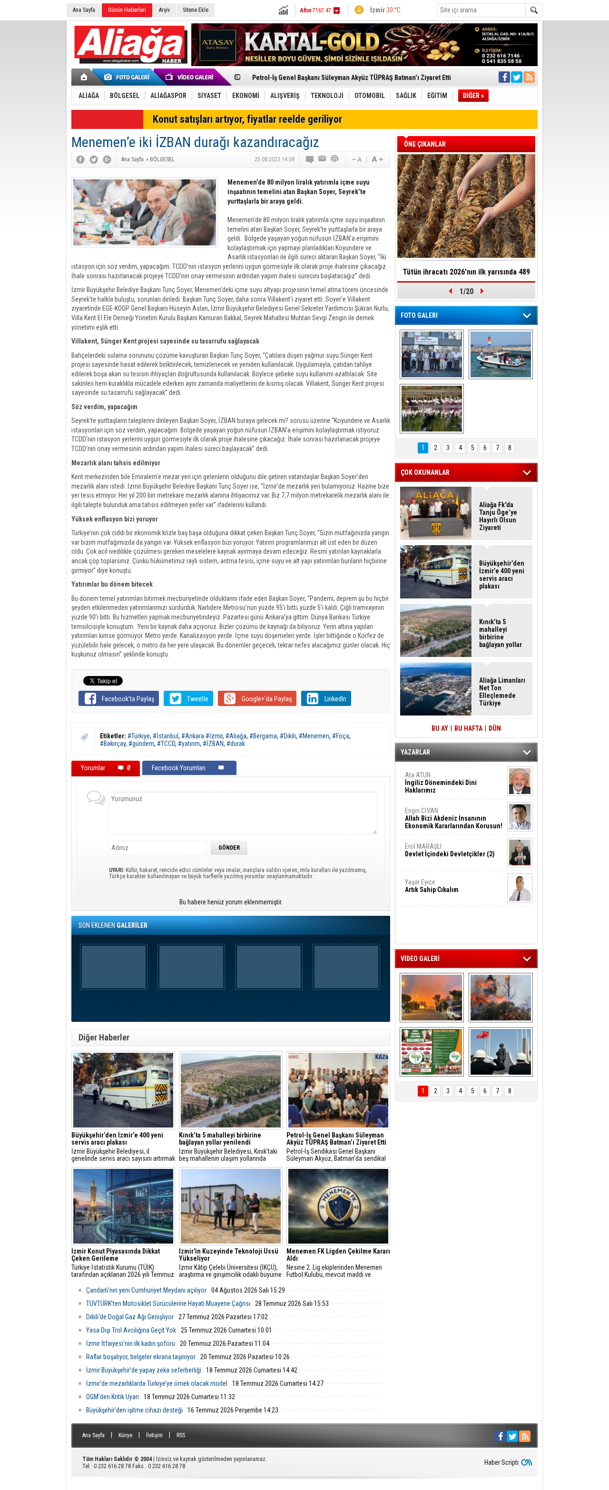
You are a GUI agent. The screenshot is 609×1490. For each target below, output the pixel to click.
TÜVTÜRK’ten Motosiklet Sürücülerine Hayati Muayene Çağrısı (168, 1303)
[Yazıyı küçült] (356, 159)
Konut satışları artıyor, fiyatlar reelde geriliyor (247, 119)
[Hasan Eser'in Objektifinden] (432, 408)
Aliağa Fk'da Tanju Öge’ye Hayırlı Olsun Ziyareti (498, 516)
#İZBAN (213, 743)
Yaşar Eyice (432, 885)
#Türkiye (139, 736)
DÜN (495, 728)
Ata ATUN (441, 782)
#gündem (141, 743)
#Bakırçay (113, 743)
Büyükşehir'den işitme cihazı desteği (134, 1410)
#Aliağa (236, 736)
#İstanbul (165, 736)
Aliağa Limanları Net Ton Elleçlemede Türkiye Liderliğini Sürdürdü (502, 691)
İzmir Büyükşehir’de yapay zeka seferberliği (143, 1370)
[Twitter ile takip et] (516, 77)
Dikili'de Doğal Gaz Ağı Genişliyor (130, 1317)
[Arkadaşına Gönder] (322, 159)
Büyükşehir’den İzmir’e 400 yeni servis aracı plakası (501, 574)
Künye (125, 1435)
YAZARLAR (415, 752)
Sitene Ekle (195, 10)
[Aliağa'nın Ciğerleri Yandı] (501, 997)
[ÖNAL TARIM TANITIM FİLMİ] (432, 1052)
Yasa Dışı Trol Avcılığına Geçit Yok (131, 1330)
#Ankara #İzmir (202, 736)
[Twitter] (93, 159)
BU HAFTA (468, 728)
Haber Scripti (501, 1462)
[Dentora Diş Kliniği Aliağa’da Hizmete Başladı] (432, 354)
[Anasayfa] (84, 77)
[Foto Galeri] (128, 77)
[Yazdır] (335, 159)
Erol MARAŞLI (450, 850)
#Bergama (263, 736)
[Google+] (107, 159)
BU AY (440, 728)
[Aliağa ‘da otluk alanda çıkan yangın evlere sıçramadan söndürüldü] (432, 997)
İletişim (154, 1435)
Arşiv (164, 10)
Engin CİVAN (453, 818)
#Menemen (314, 736)
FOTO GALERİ (419, 315)
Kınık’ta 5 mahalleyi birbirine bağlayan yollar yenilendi (500, 633)
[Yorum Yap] (310, 159)
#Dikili (288, 736)
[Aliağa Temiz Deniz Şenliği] (501, 354)
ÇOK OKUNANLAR (425, 472)
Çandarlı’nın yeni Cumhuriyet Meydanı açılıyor (146, 1290)
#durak (235, 743)
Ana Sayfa (84, 10)
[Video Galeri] (190, 77)
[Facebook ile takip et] (504, 77)
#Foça (340, 736)
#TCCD (166, 743)
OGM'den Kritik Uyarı (112, 1397)
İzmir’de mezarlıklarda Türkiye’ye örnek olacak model (156, 1383)
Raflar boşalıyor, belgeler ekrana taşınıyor (141, 1357)
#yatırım (189, 743)
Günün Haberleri (127, 10)
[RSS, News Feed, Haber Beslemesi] (529, 77)
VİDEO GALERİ (420, 958)
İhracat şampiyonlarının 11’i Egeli (466, 271)
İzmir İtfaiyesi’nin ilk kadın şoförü (130, 1343)
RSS (181, 1435)
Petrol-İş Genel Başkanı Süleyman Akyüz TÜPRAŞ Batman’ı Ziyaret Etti (351, 77)
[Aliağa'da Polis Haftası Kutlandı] (501, 1052)
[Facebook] (80, 159)
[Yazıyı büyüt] (377, 159)
